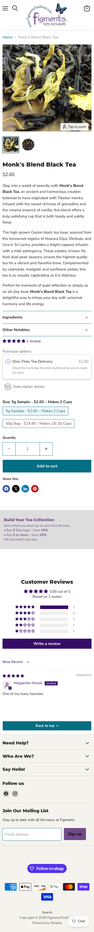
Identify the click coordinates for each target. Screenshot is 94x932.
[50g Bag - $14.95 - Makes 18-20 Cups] (39, 429)
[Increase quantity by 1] (46, 448)
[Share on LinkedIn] (25, 488)
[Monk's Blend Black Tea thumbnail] (11, 145)
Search (47, 912)
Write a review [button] (47, 643)
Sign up (75, 834)
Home (8, 37)
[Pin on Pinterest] (35, 488)
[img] (13, 676)
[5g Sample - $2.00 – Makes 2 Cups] (36, 416)
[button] (14, 341)
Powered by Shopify (47, 923)
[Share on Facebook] (6, 488)
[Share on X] (16, 488)
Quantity (9, 438)
